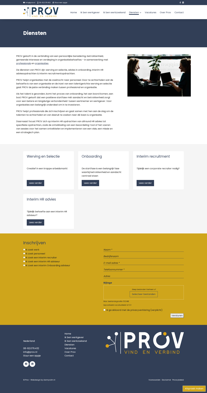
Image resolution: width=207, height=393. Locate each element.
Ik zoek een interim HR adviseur (43, 261)
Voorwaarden (154, 380)
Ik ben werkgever (90, 12)
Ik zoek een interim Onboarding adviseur (48, 265)
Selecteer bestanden (143, 294)
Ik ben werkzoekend (114, 12)
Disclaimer (166, 380)
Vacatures (150, 12)
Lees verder (35, 183)
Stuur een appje (32, 355)
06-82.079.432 (31, 348)
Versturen (177, 315)
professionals (23, 63)
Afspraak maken (194, 388)
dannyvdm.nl (49, 380)
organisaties (41, 63)
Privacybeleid (178, 380)
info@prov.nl (30, 352)
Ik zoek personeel (35, 253)
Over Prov (165, 12)
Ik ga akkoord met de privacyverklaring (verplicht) (134, 310)
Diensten (134, 12)
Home (73, 12)
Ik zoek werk (32, 249)
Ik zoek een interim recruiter (41, 257)
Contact (179, 12)
